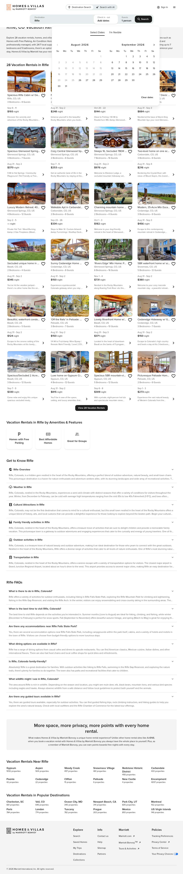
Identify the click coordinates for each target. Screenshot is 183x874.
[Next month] (154, 45)
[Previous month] (57, 45)
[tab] (79, 7)
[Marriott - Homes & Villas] (27, 7)
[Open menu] (174, 7)
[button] (62, 19)
